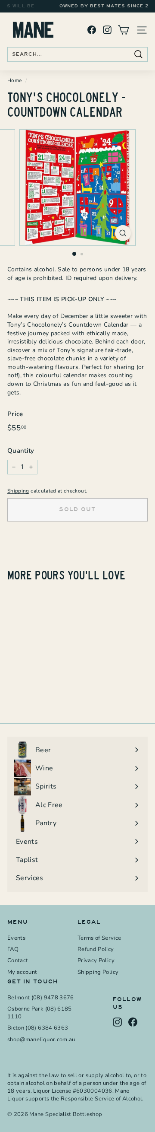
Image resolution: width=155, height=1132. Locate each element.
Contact (17, 960)
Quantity (20, 450)
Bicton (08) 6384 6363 (37, 1028)
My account (22, 972)
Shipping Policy (98, 972)
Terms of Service (99, 938)
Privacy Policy (96, 960)
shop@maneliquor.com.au (41, 1039)
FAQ (13, 949)
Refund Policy (96, 949)
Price (15, 414)
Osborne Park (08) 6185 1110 (39, 1013)
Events (16, 938)
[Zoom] (123, 233)
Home (14, 80)
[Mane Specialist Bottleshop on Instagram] (107, 30)
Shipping (18, 490)
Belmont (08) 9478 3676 (40, 998)
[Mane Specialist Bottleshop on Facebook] (91, 30)
